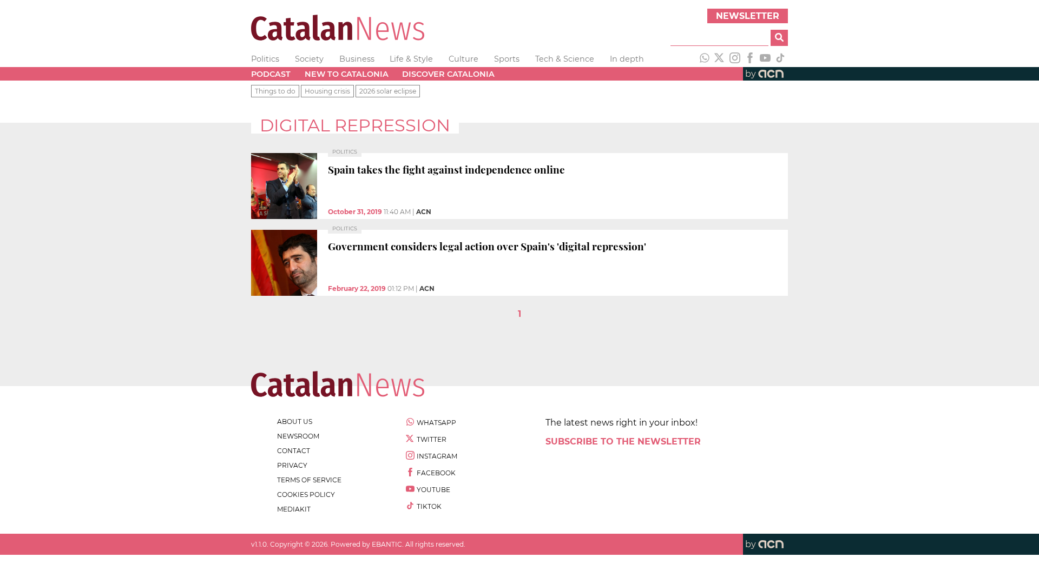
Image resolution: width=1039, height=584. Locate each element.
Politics (265, 59)
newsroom (298, 436)
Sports (507, 59)
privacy (292, 465)
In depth (627, 59)
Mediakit (294, 509)
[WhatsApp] (704, 58)
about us (294, 421)
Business (356, 59)
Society (309, 59)
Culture (463, 59)
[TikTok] (780, 58)
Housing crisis (327, 91)
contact (293, 451)
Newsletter (747, 16)
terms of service (309, 480)
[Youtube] (765, 58)
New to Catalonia (347, 74)
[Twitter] (719, 58)
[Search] (779, 38)
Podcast (271, 74)
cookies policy (306, 494)
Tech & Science (564, 59)
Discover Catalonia (448, 74)
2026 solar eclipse (387, 91)
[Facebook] (750, 58)
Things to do (275, 91)
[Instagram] (734, 58)
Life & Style (411, 59)
